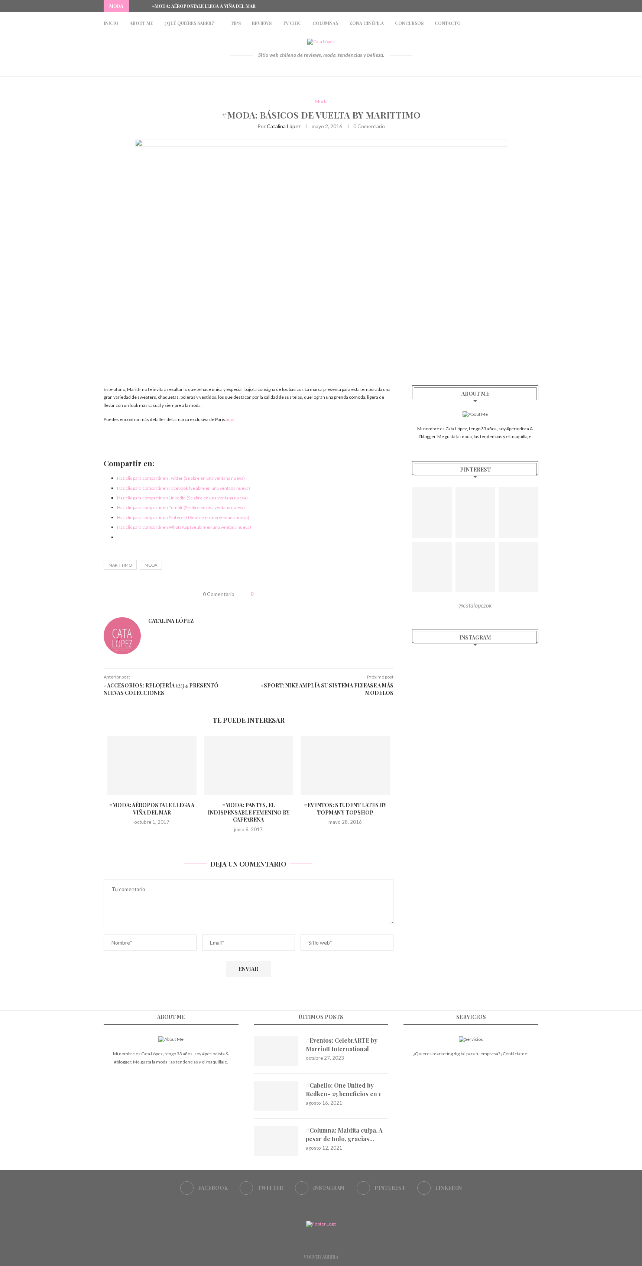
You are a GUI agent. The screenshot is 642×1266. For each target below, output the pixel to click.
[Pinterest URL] (432, 512)
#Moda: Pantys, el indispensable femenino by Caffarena (248, 812)
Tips (236, 23)
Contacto (448, 23)
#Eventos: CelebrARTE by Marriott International (341, 1044)
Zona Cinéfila (366, 23)
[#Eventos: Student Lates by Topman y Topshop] (345, 765)
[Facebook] (502, 6)
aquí (230, 419)
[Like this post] (258, 594)
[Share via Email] (290, 594)
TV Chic (292, 23)
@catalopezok (475, 605)
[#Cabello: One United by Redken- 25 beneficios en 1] (276, 1096)
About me (141, 23)
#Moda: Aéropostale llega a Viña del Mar (204, 6)
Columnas (325, 23)
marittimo (120, 565)
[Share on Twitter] (274, 594)
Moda (321, 101)
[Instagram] (519, 6)
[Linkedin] (536, 6)
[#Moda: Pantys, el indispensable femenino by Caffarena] (248, 765)
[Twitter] (511, 6)
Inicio (111, 23)
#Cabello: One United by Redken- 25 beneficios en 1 (343, 1089)
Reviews (262, 23)
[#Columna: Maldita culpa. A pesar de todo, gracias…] (276, 1141)
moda (151, 565)
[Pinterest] (528, 6)
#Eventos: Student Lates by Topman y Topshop (345, 809)
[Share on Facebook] (267, 594)
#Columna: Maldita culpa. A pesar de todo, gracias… (344, 1134)
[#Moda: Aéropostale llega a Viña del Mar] (152, 765)
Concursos (409, 23)
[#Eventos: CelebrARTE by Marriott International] (276, 1051)
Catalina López (284, 126)
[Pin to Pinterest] (282, 594)
